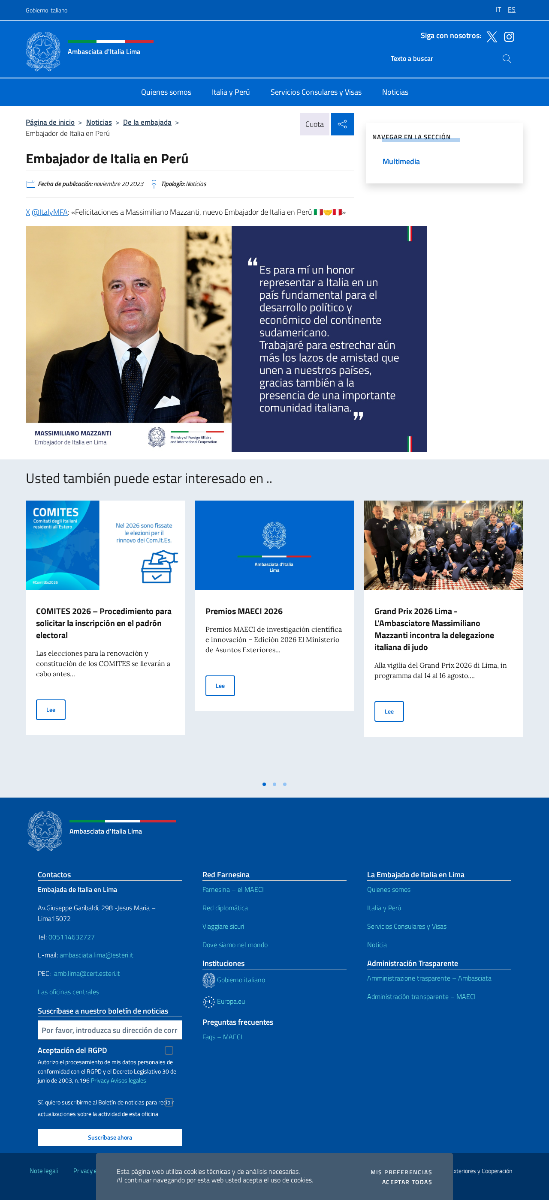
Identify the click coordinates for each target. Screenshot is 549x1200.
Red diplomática (225, 908)
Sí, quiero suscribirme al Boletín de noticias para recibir (106, 1102)
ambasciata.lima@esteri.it (96, 955)
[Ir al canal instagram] (507, 36)
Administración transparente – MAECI (421, 996)
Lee (56, 709)
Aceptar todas (407, 1182)
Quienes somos (388, 889)
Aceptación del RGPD (72, 1050)
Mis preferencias (401, 1172)
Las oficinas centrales (68, 992)
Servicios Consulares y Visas (406, 926)
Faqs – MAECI (222, 1037)
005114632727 (71, 937)
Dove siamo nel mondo (235, 944)
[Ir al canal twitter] (489, 36)
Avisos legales (128, 1080)
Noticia (377, 944)
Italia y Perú (384, 908)
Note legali (44, 1171)
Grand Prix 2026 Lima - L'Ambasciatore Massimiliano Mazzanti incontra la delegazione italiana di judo (434, 629)
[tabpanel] (105, 638)
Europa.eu (230, 1001)
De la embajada (147, 122)
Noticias (99, 122)
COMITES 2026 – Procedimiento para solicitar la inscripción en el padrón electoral (104, 623)
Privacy (100, 1080)
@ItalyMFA (50, 212)
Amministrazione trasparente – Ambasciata (429, 978)
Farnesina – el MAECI (233, 889)
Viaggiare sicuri (223, 926)
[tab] (264, 784)
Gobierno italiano (46, 10)
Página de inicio (50, 122)
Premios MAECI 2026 (244, 611)
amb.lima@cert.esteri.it (87, 973)
